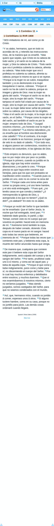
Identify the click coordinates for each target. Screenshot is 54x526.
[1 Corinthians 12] (50, 243)
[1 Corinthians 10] (3, 243)
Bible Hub (27, 318)
